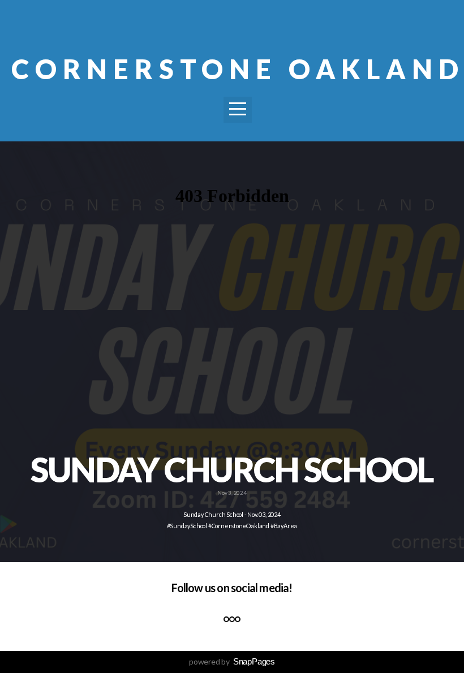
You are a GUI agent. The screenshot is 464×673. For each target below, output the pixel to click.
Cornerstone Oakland (237, 69)
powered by (232, 661)
